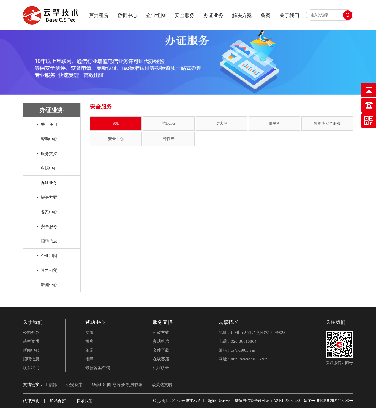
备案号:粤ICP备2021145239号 (328, 401)
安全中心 (116, 139)
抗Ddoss (168, 123)
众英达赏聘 (162, 384)
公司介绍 (31, 332)
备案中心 (49, 212)
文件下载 (161, 350)
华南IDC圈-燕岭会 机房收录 (117, 384)
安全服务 (185, 15)
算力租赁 (99, 15)
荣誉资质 (31, 341)
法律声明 (31, 401)
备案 (266, 15)
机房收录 (161, 368)
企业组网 (156, 15)
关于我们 (289, 15)
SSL (116, 123)
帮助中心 (49, 139)
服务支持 (49, 153)
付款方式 (161, 332)
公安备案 (74, 384)
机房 (89, 341)
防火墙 (221, 123)
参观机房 (161, 341)
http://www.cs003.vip (249, 359)
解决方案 (242, 15)
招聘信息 (49, 241)
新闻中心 (49, 285)
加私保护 (58, 401)
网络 (89, 332)
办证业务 (213, 15)
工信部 (51, 384)
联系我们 (31, 368)
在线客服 (161, 359)
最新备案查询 (97, 368)
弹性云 (169, 139)
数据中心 (127, 15)
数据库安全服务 (327, 123)
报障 (89, 359)
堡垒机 (274, 123)
